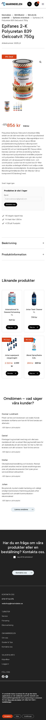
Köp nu (10, 327)
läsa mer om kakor (14, 700)
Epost (6, 195)
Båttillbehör (19, 15)
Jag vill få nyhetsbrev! (25, 557)
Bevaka (10, 373)
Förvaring (5, 621)
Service (5, 616)
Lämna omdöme (21, 509)
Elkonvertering (7, 625)
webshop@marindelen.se (12, 603)
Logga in (5, 664)
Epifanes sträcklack (21, 18)
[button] (40, 62)
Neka (17, 716)
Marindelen (6, 15)
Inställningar (28, 716)
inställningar (6, 702)
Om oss (5, 638)
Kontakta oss (21, 573)
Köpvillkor (5, 659)
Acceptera (7, 716)
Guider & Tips (7, 642)
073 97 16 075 (8, 599)
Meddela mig (10, 204)
